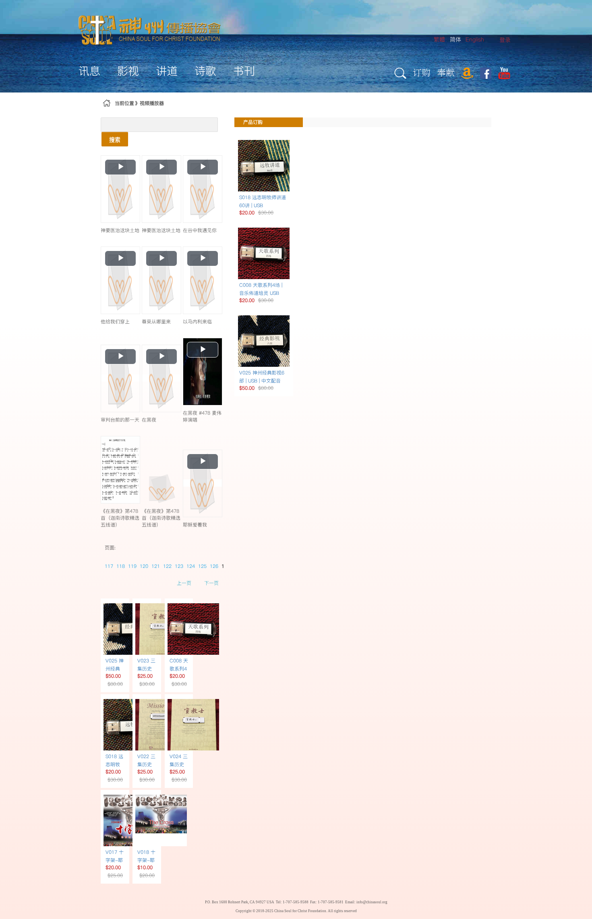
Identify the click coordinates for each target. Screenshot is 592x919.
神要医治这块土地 (120, 230)
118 (120, 566)
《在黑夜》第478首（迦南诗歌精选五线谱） (120, 518)
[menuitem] (505, 40)
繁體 (439, 39)
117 (109, 566)
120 (144, 566)
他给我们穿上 (115, 321)
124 (190, 566)
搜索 (114, 139)
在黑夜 (149, 419)
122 (167, 566)
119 (132, 566)
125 (202, 566)
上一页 (184, 583)
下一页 (211, 583)
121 (155, 566)
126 (214, 566)
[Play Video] (120, 188)
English (475, 39)
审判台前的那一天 (120, 419)
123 (179, 566)
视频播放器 (152, 103)
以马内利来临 (197, 321)
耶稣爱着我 (195, 524)
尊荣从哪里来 (156, 321)
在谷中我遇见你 (200, 230)
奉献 (446, 72)
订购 (422, 72)
